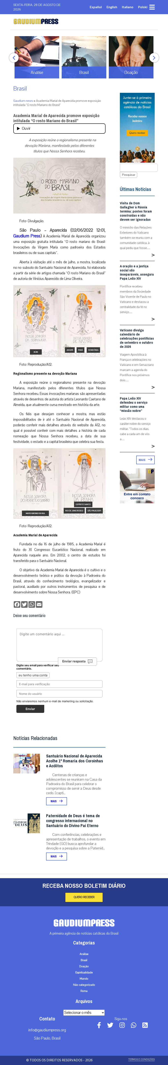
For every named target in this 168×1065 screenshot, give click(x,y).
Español (96, 7)
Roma (84, 991)
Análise (84, 954)
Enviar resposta (74, 661)
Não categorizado (84, 985)
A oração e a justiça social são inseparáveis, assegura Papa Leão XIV (137, 272)
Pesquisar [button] (128, 175)
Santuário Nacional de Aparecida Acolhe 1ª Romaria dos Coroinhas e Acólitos (74, 761)
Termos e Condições (141, 1059)
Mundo (84, 979)
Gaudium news (23, 101)
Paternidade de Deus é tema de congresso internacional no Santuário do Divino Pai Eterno (73, 820)
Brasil (20, 89)
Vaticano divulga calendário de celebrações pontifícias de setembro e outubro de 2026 (137, 338)
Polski (142, 7)
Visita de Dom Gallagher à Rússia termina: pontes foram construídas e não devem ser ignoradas (136, 211)
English (112, 7)
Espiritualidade (84, 972)
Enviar (30, 709)
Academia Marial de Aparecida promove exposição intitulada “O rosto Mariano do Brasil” (56, 118)
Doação (84, 966)
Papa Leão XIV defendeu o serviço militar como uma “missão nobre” (134, 404)
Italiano (127, 7)
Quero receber (84, 897)
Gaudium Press (26, 236)
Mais (54, 801)
